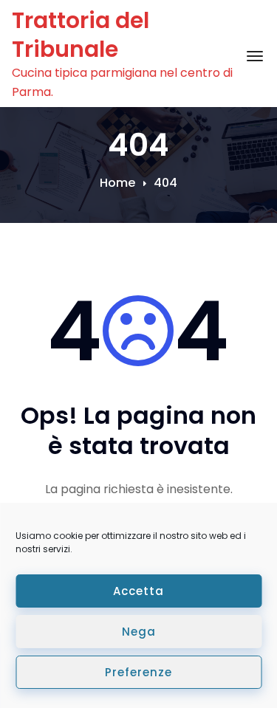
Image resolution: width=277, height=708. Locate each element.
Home (117, 182)
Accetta (138, 591)
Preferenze (138, 672)
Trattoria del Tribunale (80, 34)
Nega (139, 631)
